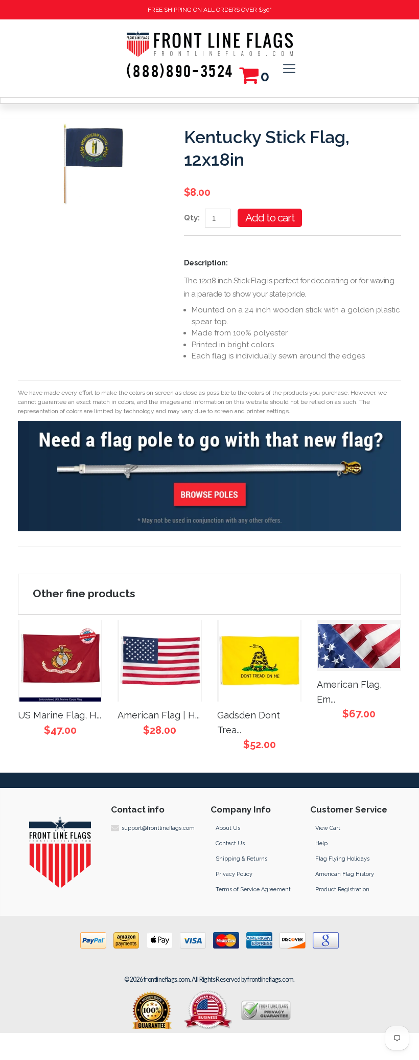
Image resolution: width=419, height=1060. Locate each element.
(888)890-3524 (180, 72)
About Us (228, 828)
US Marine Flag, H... (59, 715)
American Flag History (344, 874)
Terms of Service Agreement (253, 889)
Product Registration (342, 889)
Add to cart (269, 217)
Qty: (192, 217)
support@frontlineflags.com (158, 828)
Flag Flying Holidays (342, 858)
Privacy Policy (234, 874)
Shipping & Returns (241, 858)
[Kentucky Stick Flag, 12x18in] (93, 124)
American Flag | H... (159, 715)
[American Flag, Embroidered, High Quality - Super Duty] (359, 645)
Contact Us (230, 843)
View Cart (327, 828)
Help (321, 843)
